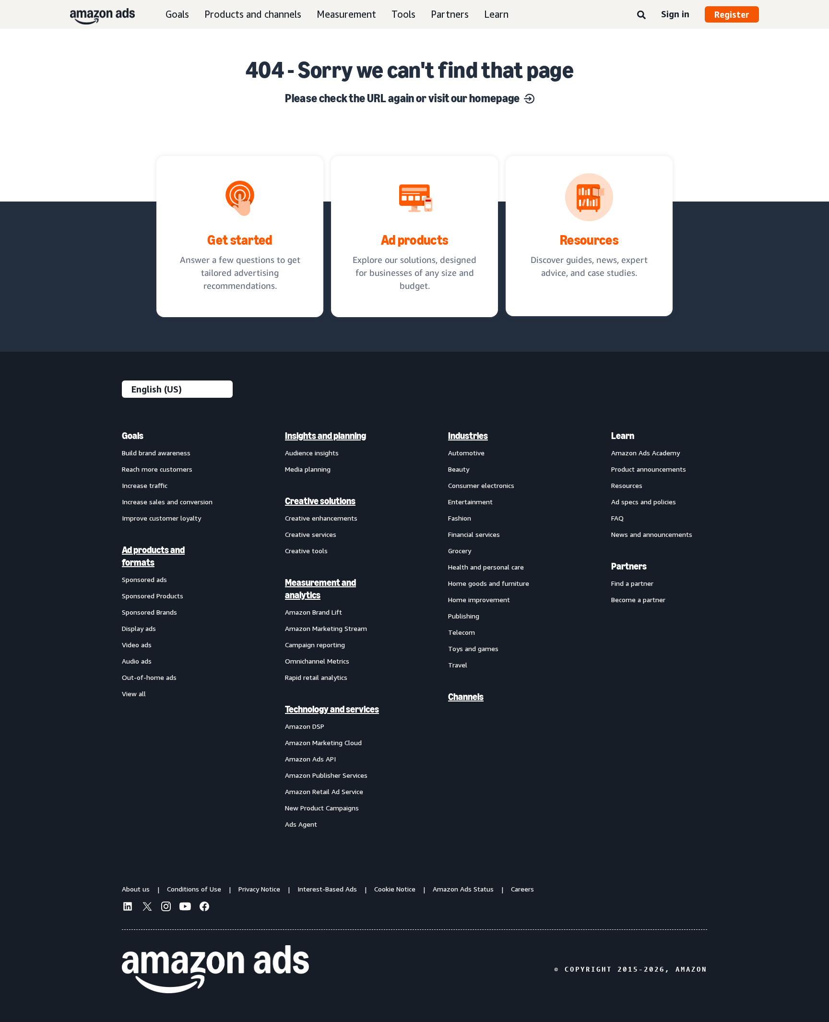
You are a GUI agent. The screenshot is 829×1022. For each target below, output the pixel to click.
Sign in (675, 14)
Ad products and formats (153, 556)
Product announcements (648, 469)
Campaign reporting (315, 645)
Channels (466, 696)
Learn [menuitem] (622, 435)
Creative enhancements (321, 518)
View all (134, 693)
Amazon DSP (304, 726)
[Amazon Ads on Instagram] (166, 908)
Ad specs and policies (643, 502)
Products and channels (252, 14)
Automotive (466, 453)
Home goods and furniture (488, 583)
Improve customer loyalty (161, 518)
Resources (626, 485)
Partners (450, 14)
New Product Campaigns (322, 808)
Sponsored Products (152, 596)
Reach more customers (157, 469)
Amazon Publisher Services (326, 775)
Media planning (308, 469)
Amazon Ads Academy (645, 453)
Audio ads (137, 661)
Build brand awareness (156, 453)
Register (731, 14)
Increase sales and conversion (167, 502)
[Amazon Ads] (95, 14)
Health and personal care (486, 567)
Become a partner (638, 599)
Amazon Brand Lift (313, 612)
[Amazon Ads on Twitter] (147, 908)
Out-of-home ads (149, 677)
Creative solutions (320, 501)
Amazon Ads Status (463, 889)
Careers (522, 889)
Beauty (458, 469)
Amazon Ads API (310, 759)
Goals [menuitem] (132, 435)
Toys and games (473, 648)
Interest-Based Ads (327, 889)
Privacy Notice (259, 889)
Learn (496, 14)
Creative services (310, 534)
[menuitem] (170, 629)
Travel (457, 665)
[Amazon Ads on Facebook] (204, 908)
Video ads (137, 645)
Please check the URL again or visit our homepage (402, 98)
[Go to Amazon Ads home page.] (215, 969)
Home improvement (479, 599)
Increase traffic (144, 485)
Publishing (463, 616)
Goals (177, 14)
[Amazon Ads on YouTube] (185, 908)
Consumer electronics (481, 485)
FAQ (617, 518)
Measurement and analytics (320, 589)
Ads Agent (301, 824)
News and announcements (651, 534)
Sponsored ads (144, 579)
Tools (403, 14)
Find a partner (632, 583)
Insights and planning (325, 435)
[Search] (641, 15)
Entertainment (470, 502)
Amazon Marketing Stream (326, 628)
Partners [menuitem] (629, 566)
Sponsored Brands (149, 612)
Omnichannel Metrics (317, 661)
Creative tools (306, 551)
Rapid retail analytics (316, 677)
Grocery (459, 551)
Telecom (461, 632)
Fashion (459, 518)
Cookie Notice (394, 889)
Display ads (139, 628)
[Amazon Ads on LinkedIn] (127, 908)
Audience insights (312, 453)
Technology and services (332, 709)
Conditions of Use (194, 889)
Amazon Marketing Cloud (323, 742)
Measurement (346, 14)
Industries (468, 435)
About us (136, 889)
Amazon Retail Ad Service (324, 791)
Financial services (474, 534)
